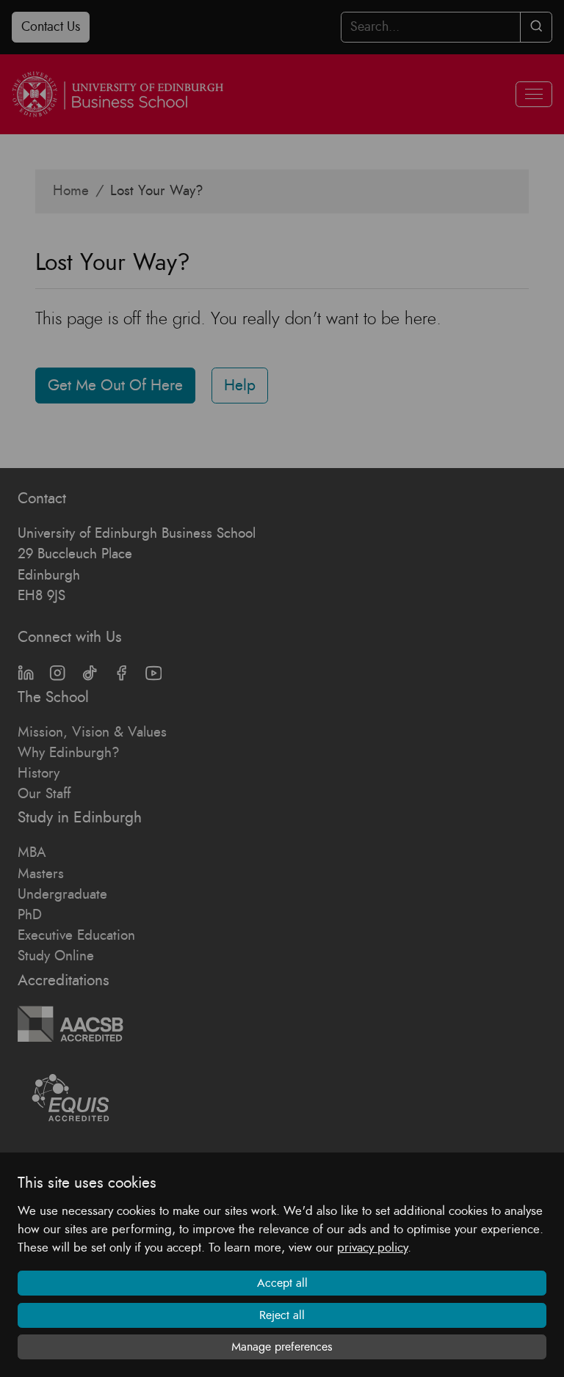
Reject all (282, 1315)
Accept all (282, 1283)
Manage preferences (282, 1347)
